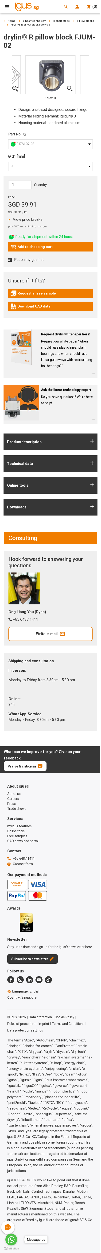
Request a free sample (33, 294)
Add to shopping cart (31, 248)
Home (12, 20)
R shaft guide (61, 20)
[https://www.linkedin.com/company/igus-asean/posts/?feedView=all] (29, 979)
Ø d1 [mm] (16, 156)
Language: (26, 991)
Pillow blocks (85, 20)
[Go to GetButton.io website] (11, 1248)
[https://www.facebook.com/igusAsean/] (10, 979)
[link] (50, 295)
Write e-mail (47, 634)
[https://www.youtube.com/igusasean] (39, 979)
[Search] (66, 6)
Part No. (14, 134)
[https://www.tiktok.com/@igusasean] (48, 979)
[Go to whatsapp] (11, 1239)
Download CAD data (30, 307)
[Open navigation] (7, 6)
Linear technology (34, 20)
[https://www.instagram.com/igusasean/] (20, 979)
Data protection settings (25, 1030)
